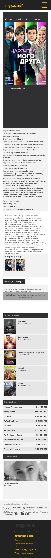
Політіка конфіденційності (25, 550)
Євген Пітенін (33, 150)
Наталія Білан (9, 176)
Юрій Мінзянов (20, 174)
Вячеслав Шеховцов (33, 192)
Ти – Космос (9, 430)
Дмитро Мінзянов (31, 178)
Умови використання (24, 553)
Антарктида (9, 412)
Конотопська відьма (13, 440)
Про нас (18, 540)
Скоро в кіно (11, 315)
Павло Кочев (33, 147)
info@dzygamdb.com (12, 512)
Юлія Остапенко (28, 163)
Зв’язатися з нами (24, 536)
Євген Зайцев (21, 152)
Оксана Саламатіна (32, 160)
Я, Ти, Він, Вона (11, 421)
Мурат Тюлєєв (20, 144)
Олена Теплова (35, 174)
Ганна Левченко (10, 194)
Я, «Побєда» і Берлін (13, 435)
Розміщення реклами (24, 543)
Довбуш (8, 426)
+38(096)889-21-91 (21, 514)
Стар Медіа (17, 139)
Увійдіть (10, 295)
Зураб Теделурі (20, 168)
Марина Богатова (27, 188)
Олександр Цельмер (26, 155)
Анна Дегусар (26, 171)
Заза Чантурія (16, 192)
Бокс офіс (10, 402)
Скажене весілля (12, 444)
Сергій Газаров (23, 185)
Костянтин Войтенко (12, 196)
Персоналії (10, 456)
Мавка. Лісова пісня (13, 407)
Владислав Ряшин (24, 176)
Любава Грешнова (24, 183)
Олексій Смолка (23, 190)
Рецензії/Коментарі (13, 282)
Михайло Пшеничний (29, 181)
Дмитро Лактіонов (34, 142)
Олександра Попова (32, 196)
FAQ (16, 547)
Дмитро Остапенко (27, 194)
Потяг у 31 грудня (12, 449)
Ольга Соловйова (36, 144)
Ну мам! (7, 416)
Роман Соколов (19, 165)
